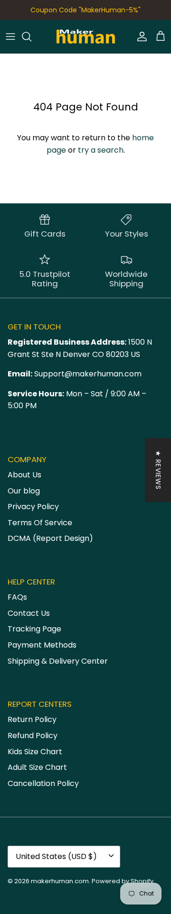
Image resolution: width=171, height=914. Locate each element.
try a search (101, 150)
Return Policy (32, 719)
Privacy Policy (33, 506)
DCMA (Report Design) (50, 538)
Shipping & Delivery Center (58, 661)
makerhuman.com (60, 881)
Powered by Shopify (122, 881)
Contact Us (29, 613)
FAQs (17, 597)
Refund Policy (32, 735)
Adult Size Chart (37, 767)
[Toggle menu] (10, 36)
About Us (24, 474)
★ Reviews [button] (158, 470)
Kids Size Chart (35, 751)
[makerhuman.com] (85, 36)
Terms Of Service (40, 522)
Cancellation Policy (43, 783)
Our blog (24, 490)
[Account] (139, 36)
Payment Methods (42, 645)
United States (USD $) (56, 856)
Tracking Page (34, 628)
